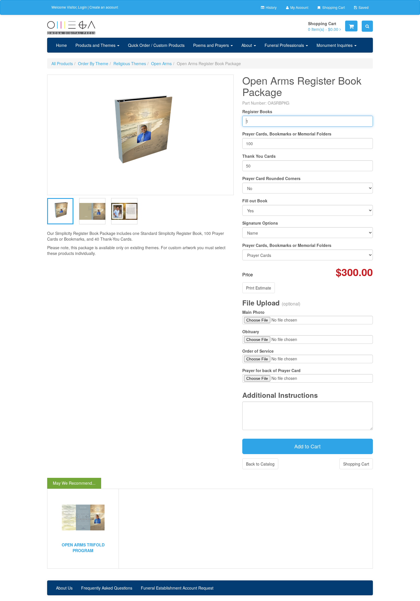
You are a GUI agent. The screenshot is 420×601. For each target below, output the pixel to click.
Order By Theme (93, 63)
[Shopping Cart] (351, 26)
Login (82, 7)
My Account (298, 7)
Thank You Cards (259, 156)
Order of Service (258, 351)
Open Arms (161, 63)
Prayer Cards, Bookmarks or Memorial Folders (286, 134)
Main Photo (253, 312)
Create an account (103, 7)
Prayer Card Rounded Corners (271, 178)
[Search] (367, 26)
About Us (64, 588)
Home (61, 45)
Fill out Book (254, 200)
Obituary (250, 331)
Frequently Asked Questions (106, 588)
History (271, 7)
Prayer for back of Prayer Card (271, 370)
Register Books (257, 111)
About (247, 45)
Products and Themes (96, 45)
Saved (363, 7)
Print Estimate (258, 288)
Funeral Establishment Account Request (177, 588)
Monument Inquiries (335, 45)
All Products (62, 63)
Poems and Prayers (211, 45)
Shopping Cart (333, 7)
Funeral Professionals (285, 45)
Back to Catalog (260, 464)
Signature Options (260, 223)
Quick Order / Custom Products (156, 45)
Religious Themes (129, 63)
